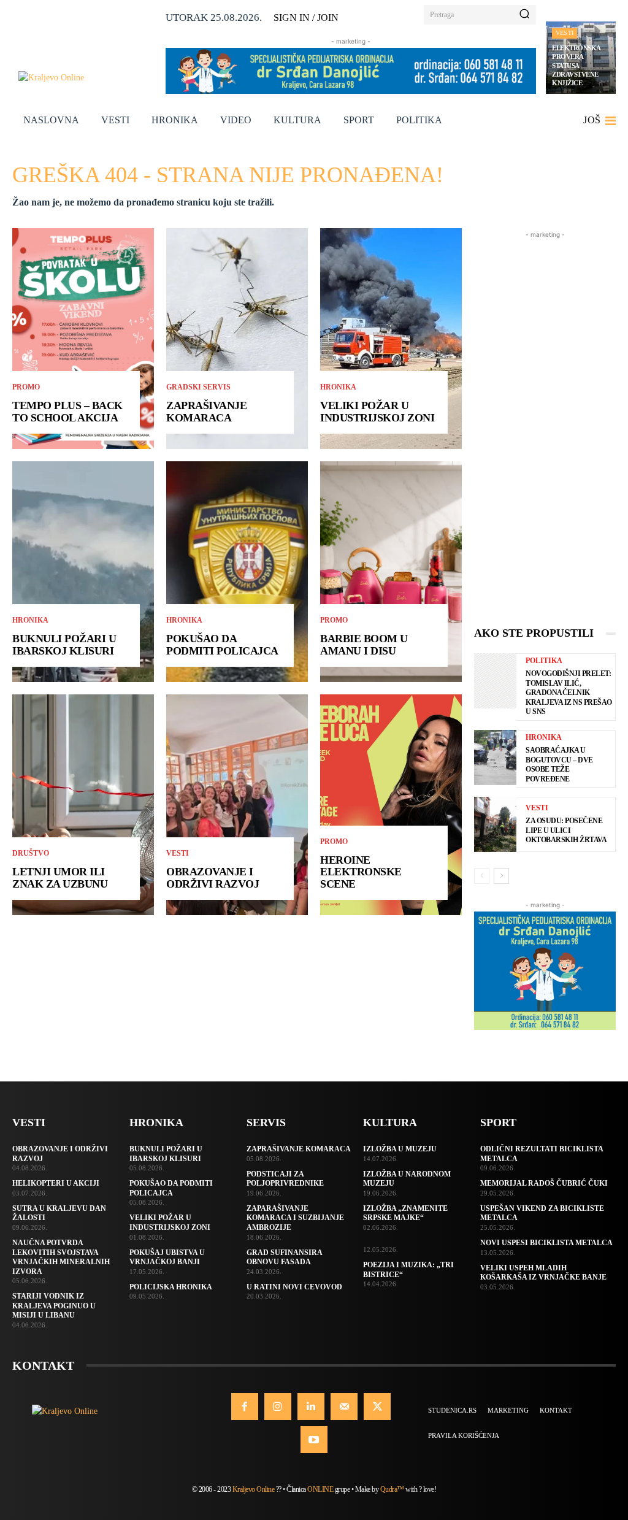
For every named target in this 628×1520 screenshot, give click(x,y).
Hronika (30, 620)
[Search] (524, 15)
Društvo (30, 853)
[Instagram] (277, 1406)
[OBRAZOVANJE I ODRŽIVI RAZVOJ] (237, 804)
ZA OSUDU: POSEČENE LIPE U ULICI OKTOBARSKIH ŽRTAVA (566, 830)
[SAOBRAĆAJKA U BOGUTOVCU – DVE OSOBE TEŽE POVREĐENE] (495, 757)
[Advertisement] (545, 425)
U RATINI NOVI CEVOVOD (294, 1287)
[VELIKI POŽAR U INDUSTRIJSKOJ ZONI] (391, 338)
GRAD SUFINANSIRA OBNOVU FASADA (285, 1257)
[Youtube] (314, 1439)
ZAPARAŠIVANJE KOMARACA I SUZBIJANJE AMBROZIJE (295, 1218)
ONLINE (320, 1489)
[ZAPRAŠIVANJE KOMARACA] (237, 338)
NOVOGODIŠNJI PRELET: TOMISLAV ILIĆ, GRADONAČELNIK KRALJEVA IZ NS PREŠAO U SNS (569, 692)
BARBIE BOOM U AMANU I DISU (364, 644)
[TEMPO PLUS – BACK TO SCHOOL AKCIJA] (83, 338)
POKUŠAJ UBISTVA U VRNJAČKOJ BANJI (167, 1257)
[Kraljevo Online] (87, 77)
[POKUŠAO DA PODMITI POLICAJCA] (237, 571)
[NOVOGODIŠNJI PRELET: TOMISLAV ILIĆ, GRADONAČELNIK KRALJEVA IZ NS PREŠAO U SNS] (495, 680)
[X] (377, 1406)
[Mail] (344, 1406)
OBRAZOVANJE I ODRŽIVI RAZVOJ (212, 878)
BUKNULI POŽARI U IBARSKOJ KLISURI (64, 644)
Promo (26, 387)
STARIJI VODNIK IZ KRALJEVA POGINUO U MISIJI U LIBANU (54, 1305)
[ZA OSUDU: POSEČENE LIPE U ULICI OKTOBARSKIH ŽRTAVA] (495, 824)
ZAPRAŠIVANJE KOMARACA (206, 411)
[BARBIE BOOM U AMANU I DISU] (391, 571)
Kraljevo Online (253, 1489)
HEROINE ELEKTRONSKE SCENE (361, 872)
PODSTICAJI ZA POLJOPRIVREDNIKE (285, 1179)
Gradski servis (198, 387)
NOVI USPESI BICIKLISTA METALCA (546, 1242)
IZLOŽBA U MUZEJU (400, 1149)
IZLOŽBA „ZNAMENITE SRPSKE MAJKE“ (405, 1213)
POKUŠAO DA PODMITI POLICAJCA (222, 644)
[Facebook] (244, 1406)
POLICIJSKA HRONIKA (170, 1287)
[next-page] (501, 876)
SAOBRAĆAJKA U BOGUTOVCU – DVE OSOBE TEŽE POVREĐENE (559, 764)
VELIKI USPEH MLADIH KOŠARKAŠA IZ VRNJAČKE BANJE (543, 1273)
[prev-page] (481, 876)
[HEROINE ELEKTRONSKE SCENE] (391, 804)
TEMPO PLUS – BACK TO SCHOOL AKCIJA (67, 411)
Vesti (564, 32)
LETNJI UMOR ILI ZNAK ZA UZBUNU (59, 878)
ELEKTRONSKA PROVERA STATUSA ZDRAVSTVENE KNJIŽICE (576, 65)
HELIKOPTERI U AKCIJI (55, 1183)
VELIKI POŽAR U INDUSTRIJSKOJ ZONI (377, 411)
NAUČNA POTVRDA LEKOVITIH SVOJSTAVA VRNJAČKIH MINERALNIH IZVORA (61, 1257)
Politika (544, 660)
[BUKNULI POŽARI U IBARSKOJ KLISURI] (83, 571)
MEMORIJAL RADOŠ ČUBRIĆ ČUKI (544, 1183)
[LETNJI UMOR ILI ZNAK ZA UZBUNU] (83, 804)
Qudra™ (392, 1489)
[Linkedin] (310, 1406)
